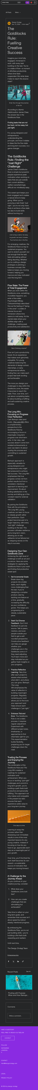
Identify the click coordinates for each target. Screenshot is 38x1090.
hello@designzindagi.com (9, 1063)
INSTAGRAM (5, 1048)
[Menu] (19, 2)
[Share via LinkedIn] (18, 961)
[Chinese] (31, 2)
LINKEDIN (4, 1050)
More (17, 12)
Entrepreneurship (13, 955)
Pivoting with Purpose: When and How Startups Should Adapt (17, 994)
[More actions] (29, 23)
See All (28, 971)
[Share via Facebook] (8, 961)
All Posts (8, 12)
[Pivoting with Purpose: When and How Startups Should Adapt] (19, 982)
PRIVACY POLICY (6, 1078)
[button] (35, 2)
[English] (27, 2)
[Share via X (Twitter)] (13, 961)
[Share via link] (23, 961)
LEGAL (3, 1074)
